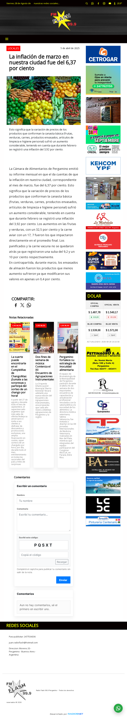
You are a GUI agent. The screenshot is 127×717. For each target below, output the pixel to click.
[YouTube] (110, 3)
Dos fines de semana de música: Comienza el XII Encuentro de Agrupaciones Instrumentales (43, 368)
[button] (86, 3)
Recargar (62, 561)
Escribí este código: (28, 537)
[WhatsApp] (92, 3)
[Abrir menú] (7, 39)
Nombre (21, 495)
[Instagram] (104, 3)
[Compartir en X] (22, 305)
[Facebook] (98, 3)
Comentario (22, 509)
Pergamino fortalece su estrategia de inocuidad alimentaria (68, 363)
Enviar (63, 580)
